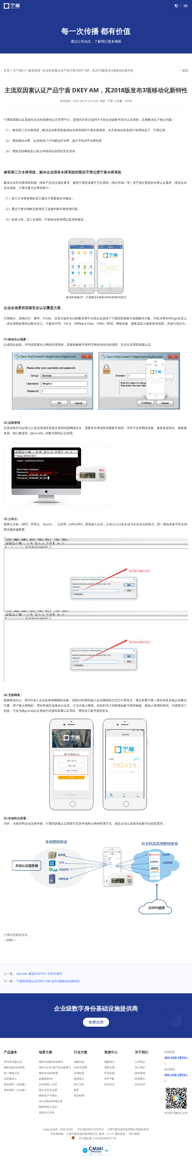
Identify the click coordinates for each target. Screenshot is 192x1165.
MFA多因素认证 (13, 1061)
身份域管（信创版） (15, 1084)
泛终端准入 (10, 1078)
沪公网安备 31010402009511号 (98, 1138)
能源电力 (79, 1078)
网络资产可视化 (48, 1095)
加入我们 (140, 1067)
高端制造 (79, 1073)
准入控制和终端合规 (50, 1101)
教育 (76, 1090)
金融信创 (79, 1061)
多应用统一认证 (48, 1084)
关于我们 (19, 70)
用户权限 (134, 1134)
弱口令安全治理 (48, 1090)
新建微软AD (46, 1078)
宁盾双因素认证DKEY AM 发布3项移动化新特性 (48, 981)
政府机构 (79, 1095)
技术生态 (109, 1084)
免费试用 (96, 1022)
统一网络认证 (12, 1073)
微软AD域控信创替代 (51, 1061)
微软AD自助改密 (48, 1073)
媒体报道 (34, 70)
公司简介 (140, 1061)
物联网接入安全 (48, 1107)
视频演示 (109, 1061)
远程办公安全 (47, 1112)
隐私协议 (120, 1134)
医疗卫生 (79, 1084)
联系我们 (140, 1078)
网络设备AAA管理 (14, 1067)
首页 (7, 70)
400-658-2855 (174, 1057)
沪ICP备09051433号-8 (90, 1129)
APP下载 (109, 1078)
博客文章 (109, 1067)
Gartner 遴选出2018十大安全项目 (39, 974)
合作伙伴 (140, 1084)
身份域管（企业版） (15, 1090)
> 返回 (184, 70)
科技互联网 (80, 1067)
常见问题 (109, 1073)
